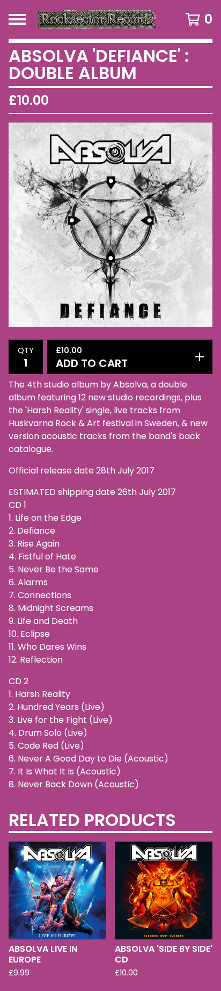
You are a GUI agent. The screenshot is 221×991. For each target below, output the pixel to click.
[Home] (96, 19)
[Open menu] (17, 19)
